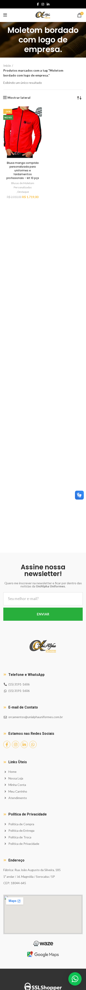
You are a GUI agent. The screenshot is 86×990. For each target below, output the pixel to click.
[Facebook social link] (38, 4)
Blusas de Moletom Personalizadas (22, 185)
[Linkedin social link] (48, 4)
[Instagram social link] (42, 4)
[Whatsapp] (32, 744)
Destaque (23, 191)
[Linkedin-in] (24, 744)
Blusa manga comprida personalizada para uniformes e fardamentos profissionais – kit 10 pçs (22, 170)
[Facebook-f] (6, 744)
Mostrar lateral (18, 97)
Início (7, 65)
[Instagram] (15, 744)
